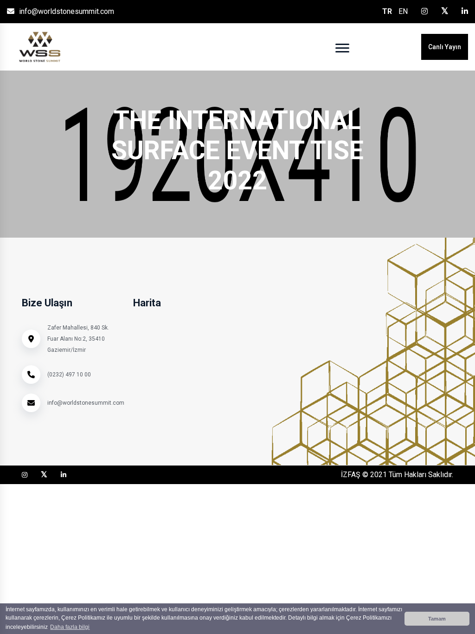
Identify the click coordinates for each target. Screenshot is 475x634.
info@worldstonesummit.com (66, 11)
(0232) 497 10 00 (69, 374)
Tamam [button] (437, 618)
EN (403, 11)
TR (387, 11)
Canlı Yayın (444, 47)
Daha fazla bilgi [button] (70, 627)
